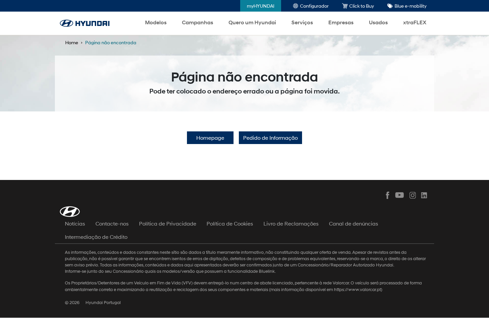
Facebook (387, 195)
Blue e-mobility (410, 6)
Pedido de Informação (270, 137)
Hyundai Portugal (103, 302)
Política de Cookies (230, 223)
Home (71, 42)
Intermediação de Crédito (96, 237)
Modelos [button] (156, 22)
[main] (244, 159)
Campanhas (197, 22)
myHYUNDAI (260, 6)
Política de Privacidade (167, 223)
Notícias (75, 223)
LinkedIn (424, 195)
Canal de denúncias (353, 223)
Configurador (314, 6)
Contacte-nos (112, 223)
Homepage (210, 137)
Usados (378, 22)
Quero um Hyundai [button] (252, 22)
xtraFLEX (414, 22)
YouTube (400, 195)
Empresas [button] (341, 22)
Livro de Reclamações (291, 223)
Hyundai (84, 23)
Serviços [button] (302, 22)
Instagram (412, 195)
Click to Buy (361, 6)
